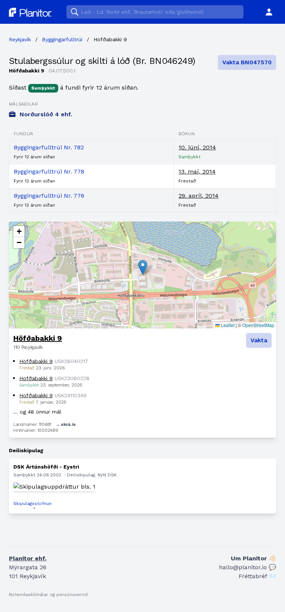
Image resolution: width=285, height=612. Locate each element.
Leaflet (227, 325)
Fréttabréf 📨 (257, 576)
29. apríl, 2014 (198, 195)
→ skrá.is (66, 424)
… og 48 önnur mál (37, 412)
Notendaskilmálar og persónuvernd (48, 594)
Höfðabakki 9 (37, 338)
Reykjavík (20, 39)
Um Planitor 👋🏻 (253, 558)
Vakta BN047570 (247, 62)
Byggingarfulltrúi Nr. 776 (49, 195)
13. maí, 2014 (197, 171)
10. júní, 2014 (197, 147)
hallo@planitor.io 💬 (247, 567)
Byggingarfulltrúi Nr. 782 (49, 147)
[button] (142, 267)
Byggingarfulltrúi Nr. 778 (49, 171)
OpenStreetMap (258, 325)
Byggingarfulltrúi (62, 39)
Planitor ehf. (27, 558)
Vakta (258, 340)
